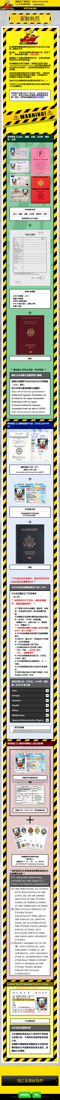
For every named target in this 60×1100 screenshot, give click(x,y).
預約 (37, 1095)
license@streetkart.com (21, 65)
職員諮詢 (25, 1095)
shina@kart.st (38, 4)
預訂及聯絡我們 (30, 1081)
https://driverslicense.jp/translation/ (28, 391)
